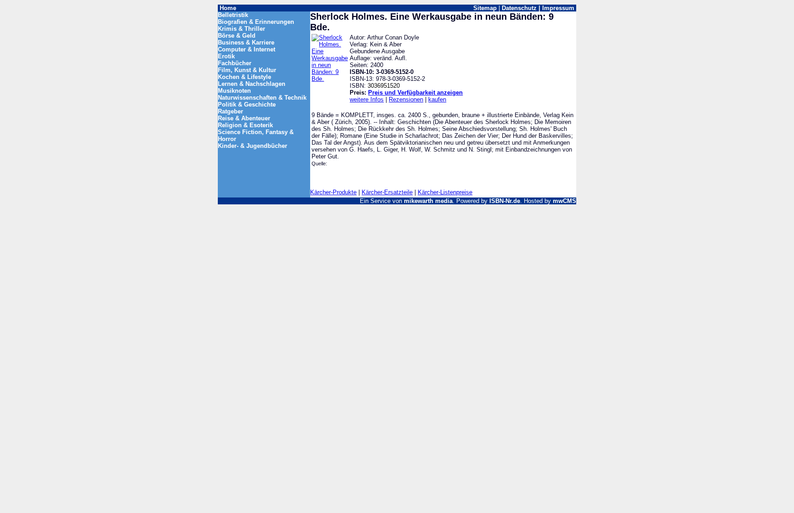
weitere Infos (367, 99)
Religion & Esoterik (245, 125)
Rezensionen (406, 99)
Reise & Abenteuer (244, 118)
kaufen (437, 99)
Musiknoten (234, 90)
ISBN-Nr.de (504, 200)
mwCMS (564, 200)
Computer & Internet (246, 49)
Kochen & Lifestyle (244, 76)
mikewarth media (428, 200)
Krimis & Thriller (241, 28)
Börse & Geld (236, 35)
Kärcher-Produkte (333, 192)
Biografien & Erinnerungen (256, 21)
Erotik (226, 56)
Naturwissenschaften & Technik (262, 97)
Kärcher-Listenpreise (445, 192)
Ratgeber (230, 111)
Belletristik (233, 14)
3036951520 (384, 85)
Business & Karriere (246, 42)
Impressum (558, 8)
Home (228, 8)
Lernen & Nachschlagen (251, 83)
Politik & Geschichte (247, 104)
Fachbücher (234, 63)
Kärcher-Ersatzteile (387, 192)
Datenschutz (519, 8)
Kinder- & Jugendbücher (252, 145)
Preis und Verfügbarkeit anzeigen (415, 92)
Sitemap (485, 8)
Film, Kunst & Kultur (247, 70)
